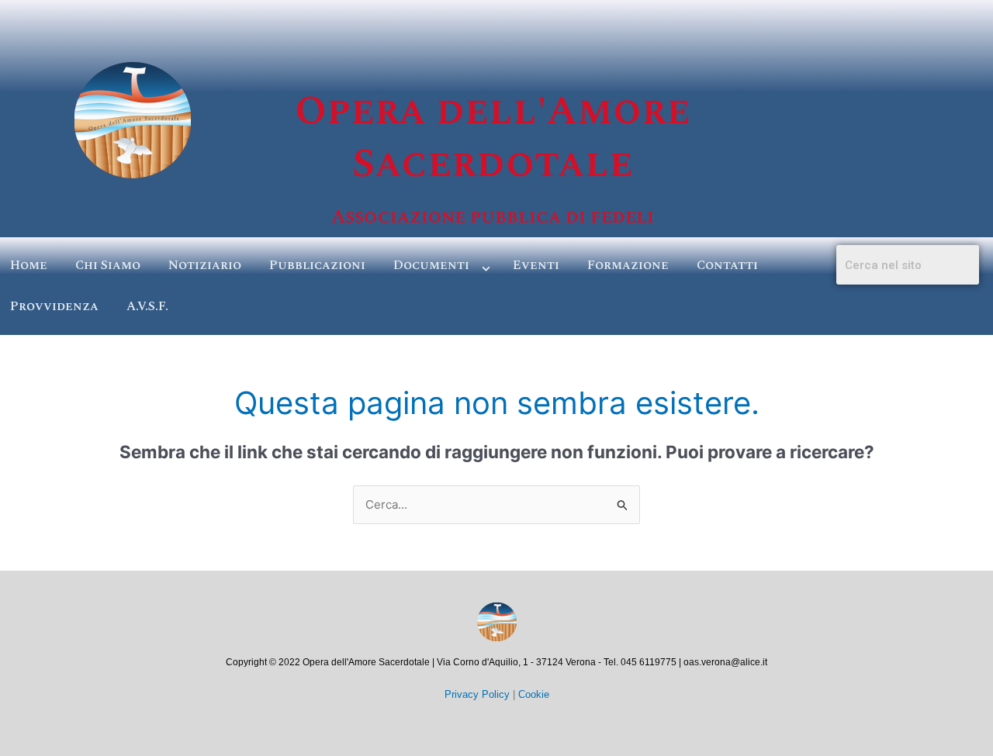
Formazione (628, 265)
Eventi (536, 265)
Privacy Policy (477, 694)
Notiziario (204, 265)
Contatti (727, 265)
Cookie (533, 694)
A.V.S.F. (147, 306)
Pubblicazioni (317, 265)
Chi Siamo (107, 265)
